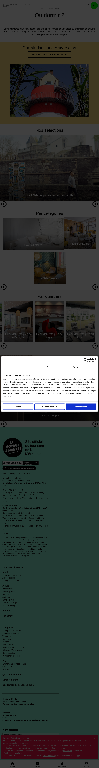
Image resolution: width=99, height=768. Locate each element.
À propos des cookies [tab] (82, 367)
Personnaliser (48, 407)
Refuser (18, 407)
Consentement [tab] (17, 367)
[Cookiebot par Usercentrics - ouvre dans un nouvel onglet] (85, 360)
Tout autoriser (81, 407)
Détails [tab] (50, 367)
